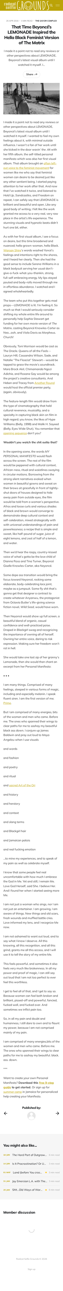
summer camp (12, 1091)
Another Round (44, 383)
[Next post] (57, 1113)
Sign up (31, 1269)
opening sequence (15, 433)
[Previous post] (5, 1113)
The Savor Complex (46, 21)
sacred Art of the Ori (22, 785)
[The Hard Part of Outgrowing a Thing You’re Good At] (31, 1155)
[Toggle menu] (57, 5)
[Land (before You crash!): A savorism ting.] (31, 1172)
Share (29, 74)
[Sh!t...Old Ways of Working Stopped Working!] (31, 1190)
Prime (7, 703)
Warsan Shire (12, 250)
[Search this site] (51, 5)
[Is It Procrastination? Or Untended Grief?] (31, 1163)
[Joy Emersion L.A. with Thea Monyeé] (31, 1181)
